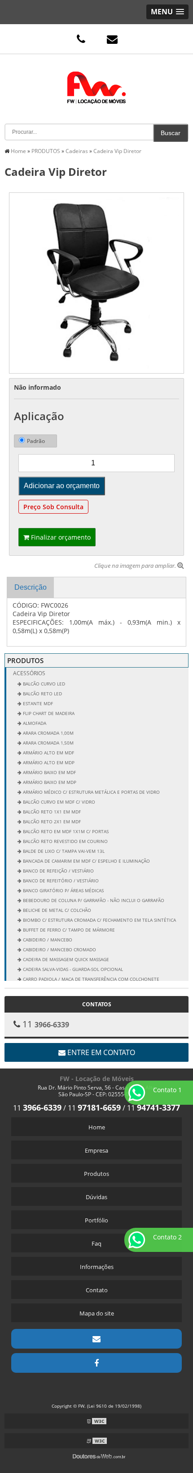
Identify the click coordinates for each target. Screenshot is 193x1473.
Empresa (96, 1150)
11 (37, 1108)
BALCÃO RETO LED (42, 693)
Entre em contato (100, 1052)
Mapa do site (96, 1313)
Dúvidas (96, 1197)
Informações (97, 1267)
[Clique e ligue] (81, 39)
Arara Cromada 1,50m (48, 743)
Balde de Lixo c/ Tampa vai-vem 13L (63, 851)
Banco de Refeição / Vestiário (58, 871)
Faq (96, 1243)
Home (96, 1127)
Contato (97, 1290)
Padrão (36, 441)
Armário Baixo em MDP (49, 782)
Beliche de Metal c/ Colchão (56, 910)
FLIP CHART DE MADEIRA (48, 713)
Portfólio (96, 1220)
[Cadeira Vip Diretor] (96, 282)
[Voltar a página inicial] (96, 81)
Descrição (30, 587)
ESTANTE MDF (37, 703)
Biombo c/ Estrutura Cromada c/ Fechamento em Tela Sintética (99, 920)
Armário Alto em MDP (48, 762)
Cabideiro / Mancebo (47, 940)
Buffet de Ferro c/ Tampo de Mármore (68, 930)
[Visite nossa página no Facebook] (96, 1363)
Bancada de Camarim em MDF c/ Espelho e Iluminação (86, 861)
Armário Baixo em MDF (49, 772)
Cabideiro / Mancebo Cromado (59, 949)
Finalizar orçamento (60, 537)
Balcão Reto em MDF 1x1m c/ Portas (65, 831)
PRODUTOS (25, 660)
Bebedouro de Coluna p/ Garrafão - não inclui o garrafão (93, 900)
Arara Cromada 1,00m (48, 733)
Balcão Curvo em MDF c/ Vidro (58, 802)
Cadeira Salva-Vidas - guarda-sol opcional (72, 969)
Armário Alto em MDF (48, 752)
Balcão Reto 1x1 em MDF (51, 812)
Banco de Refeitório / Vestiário (60, 880)
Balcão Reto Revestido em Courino (65, 841)
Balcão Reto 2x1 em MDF (51, 821)
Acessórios (29, 673)
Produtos (96, 1174)
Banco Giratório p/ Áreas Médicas (63, 890)
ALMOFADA (34, 723)
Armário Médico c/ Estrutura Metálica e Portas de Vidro (91, 792)
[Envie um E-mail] (112, 39)
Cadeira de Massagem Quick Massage (65, 959)
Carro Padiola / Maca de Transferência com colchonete (90, 979)
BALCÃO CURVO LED (43, 684)
